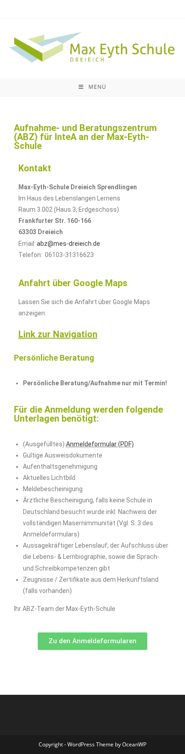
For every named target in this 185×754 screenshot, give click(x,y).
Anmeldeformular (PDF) (100, 444)
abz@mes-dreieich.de (68, 243)
